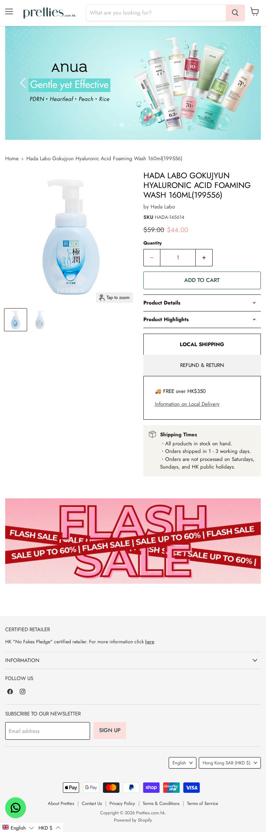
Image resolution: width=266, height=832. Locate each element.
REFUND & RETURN (202, 365)
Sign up (110, 730)
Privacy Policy (122, 803)
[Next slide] (242, 83)
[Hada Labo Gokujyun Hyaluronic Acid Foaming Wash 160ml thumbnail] (16, 320)
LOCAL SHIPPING (202, 344)
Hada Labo (163, 207)
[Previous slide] (24, 83)
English (179, 763)
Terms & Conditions (161, 803)
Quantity (152, 243)
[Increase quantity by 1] (204, 257)
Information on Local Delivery (187, 404)
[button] (18, 827)
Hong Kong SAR (226, 763)
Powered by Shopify (133, 820)
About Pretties (61, 803)
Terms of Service (202, 803)
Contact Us (92, 803)
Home (12, 159)
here (149, 641)
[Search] (235, 13)
